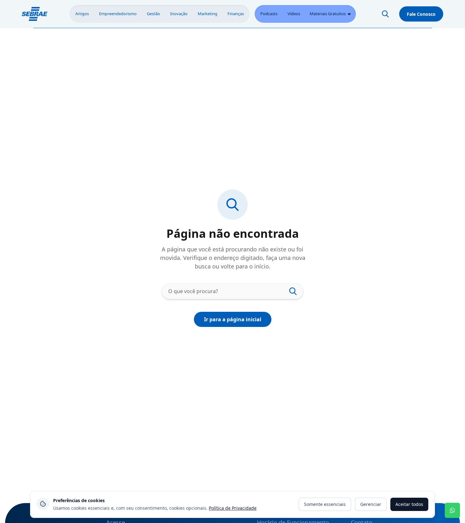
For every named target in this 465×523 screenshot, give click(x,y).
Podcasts (268, 13)
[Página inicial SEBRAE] (35, 14)
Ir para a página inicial (232, 319)
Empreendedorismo (118, 13)
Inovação (179, 13)
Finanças (235, 13)
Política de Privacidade (233, 508)
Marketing (207, 13)
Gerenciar (370, 504)
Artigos (82, 13)
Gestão (153, 13)
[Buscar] (385, 14)
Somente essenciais (325, 504)
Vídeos (294, 13)
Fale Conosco (421, 14)
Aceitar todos (409, 504)
